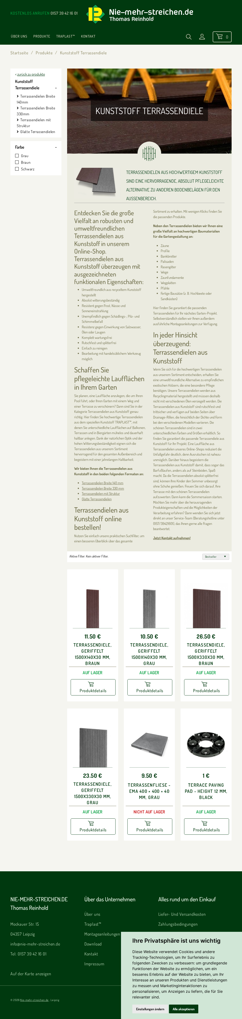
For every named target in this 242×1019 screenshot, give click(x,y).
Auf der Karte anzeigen (30, 973)
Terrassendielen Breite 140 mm (102, 483)
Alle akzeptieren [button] (183, 1009)
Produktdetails (93, 690)
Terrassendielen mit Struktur (101, 493)
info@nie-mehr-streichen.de (35, 943)
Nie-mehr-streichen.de (34, 1000)
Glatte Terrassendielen (37, 131)
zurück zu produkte (31, 74)
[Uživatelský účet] (202, 37)
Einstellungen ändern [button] (150, 1009)
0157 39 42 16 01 (64, 13)
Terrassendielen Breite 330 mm (103, 488)
